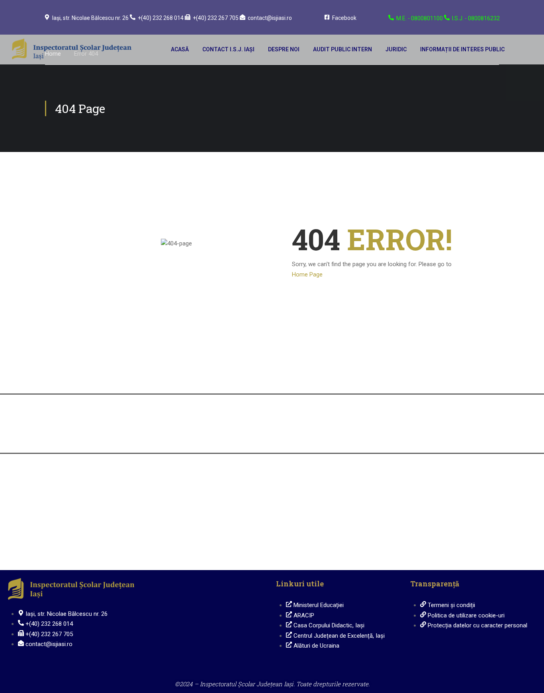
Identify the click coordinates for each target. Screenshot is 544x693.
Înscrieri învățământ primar (215, 377)
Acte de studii (442, 436)
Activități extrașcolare (329, 495)
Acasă (180, 49)
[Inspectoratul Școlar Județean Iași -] (71, 49)
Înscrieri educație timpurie (101, 377)
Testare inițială (215, 495)
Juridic (396, 49)
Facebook (344, 18)
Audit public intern (342, 49)
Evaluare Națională (328, 377)
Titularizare (328, 436)
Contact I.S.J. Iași (228, 49)
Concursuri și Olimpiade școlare (102, 495)
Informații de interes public (462, 49)
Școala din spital (101, 553)
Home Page (307, 274)
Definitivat (215, 436)
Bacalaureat (101, 436)
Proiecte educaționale (442, 495)
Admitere (442, 377)
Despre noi (283, 49)
